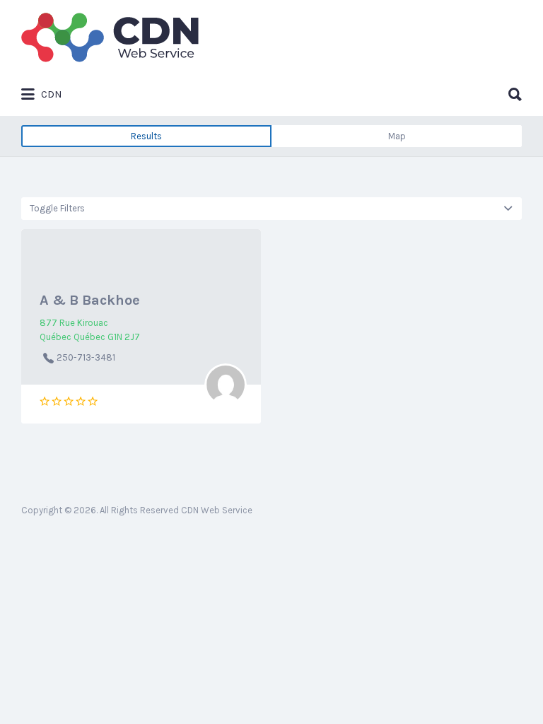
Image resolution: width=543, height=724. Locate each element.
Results (146, 136)
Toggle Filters (57, 208)
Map (397, 136)
